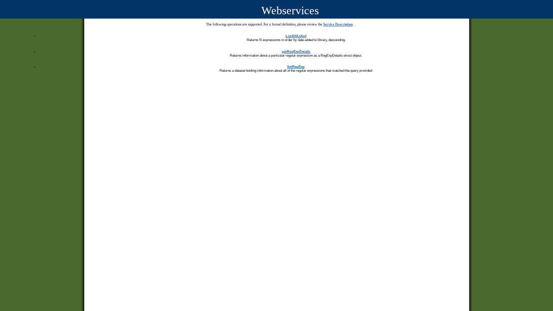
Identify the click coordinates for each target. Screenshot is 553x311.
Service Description (338, 24)
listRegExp (296, 67)
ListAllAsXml (296, 36)
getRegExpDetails (296, 52)
